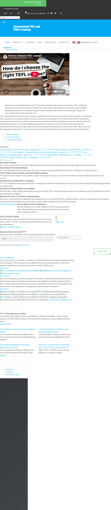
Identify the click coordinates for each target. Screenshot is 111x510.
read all (3, 355)
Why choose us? (6, 160)
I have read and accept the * (15, 245)
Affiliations (50, 42)
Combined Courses (14, 140)
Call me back (98, 479)
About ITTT (18, 42)
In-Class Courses (13, 137)
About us (10, 369)
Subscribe (102, 251)
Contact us (64, 42)
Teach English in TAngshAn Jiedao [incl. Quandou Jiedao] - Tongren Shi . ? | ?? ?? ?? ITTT (47, 152)
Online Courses (32, 2)
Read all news (5, 324)
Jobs (39, 42)
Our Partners (5, 276)
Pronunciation (12, 50)
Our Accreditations (7, 258)
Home (7, 42)
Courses (30, 42)
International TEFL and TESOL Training (26, 28)
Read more (4, 268)
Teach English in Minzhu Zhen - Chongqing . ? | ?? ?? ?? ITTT (28, 157)
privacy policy (24, 245)
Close (3, 508)
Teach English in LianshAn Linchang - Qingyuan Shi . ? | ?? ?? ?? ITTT (27, 150)
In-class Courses (13, 375)
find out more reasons (8, 204)
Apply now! (60, 222)
